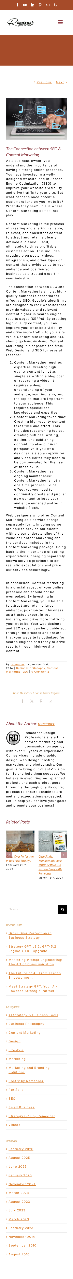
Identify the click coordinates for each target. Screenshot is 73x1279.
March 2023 (19, 1219)
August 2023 (19, 1202)
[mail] (48, 4)
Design (14, 1041)
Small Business (22, 1107)
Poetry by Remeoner (26, 1081)
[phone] (55, 4)
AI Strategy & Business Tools (33, 1015)
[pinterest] (40, 4)
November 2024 (22, 1184)
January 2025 (20, 1175)
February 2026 (21, 1149)
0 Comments (40, 671)
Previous (44, 82)
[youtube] (25, 4)
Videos (14, 1125)
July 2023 (17, 1210)
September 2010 (22, 1245)
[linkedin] (33, 4)
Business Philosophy (30, 668)
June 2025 (18, 1166)
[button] (9, 855)
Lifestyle (16, 1050)
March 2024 (19, 1193)
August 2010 (19, 1254)
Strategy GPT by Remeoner (32, 1116)
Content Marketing (25, 1032)
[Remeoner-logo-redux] (20, 19)
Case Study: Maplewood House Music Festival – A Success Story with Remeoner (50, 865)
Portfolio (16, 1090)
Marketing (17, 1059)
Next (60, 82)
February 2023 (21, 1228)
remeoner (18, 664)
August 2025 (19, 1158)
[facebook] (17, 4)
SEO (25, 671)
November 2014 (22, 1237)
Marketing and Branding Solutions (29, 1070)
